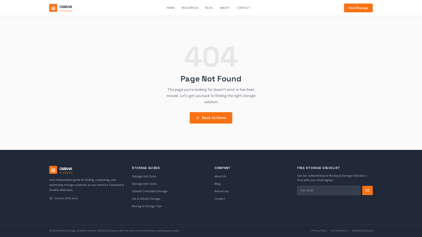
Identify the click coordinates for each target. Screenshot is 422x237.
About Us (220, 176)
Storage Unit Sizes (144, 176)
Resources (190, 8)
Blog (209, 8)
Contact (243, 8)
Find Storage (358, 8)
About (225, 8)
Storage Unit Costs (144, 184)
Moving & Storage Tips (147, 206)
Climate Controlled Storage (150, 191)
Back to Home (214, 117)
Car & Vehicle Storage (146, 199)
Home (171, 8)
